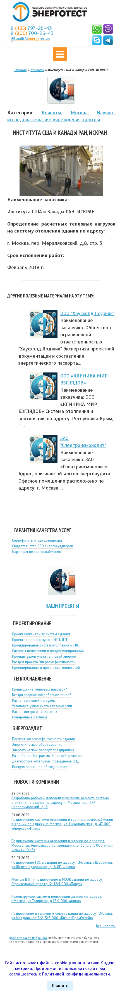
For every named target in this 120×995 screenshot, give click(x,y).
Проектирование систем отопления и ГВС (45, 645)
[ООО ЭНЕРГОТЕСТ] (48, 12)
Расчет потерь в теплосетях (34, 712)
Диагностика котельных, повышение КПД (46, 761)
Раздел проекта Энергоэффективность (43, 662)
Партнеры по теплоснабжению (37, 551)
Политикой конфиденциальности (76, 974)
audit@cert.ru (33, 39)
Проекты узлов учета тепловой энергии (44, 656)
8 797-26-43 (31, 28)
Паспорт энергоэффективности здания (43, 739)
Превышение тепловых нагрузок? (39, 689)
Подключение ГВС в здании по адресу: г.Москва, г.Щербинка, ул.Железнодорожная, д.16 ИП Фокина (62, 864)
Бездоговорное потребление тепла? (41, 695)
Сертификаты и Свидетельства (37, 540)
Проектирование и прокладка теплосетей (46, 667)
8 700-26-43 (32, 33)
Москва (79, 113)
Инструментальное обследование (39, 767)
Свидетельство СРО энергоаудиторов (42, 546)
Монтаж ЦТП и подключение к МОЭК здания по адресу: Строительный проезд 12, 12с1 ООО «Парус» (57, 881)
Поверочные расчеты (29, 717)
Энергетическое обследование (37, 744)
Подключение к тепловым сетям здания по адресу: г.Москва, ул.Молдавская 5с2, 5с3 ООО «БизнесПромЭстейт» (62, 915)
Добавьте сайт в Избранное (28, 938)
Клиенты (51, 113)
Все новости (106, 926)
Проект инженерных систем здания (41, 634)
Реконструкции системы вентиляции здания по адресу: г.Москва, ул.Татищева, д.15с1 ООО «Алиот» (56, 898)
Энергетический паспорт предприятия (43, 750)
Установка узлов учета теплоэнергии (42, 706)
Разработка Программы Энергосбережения (47, 756)
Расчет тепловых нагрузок (33, 700)
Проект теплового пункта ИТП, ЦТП (40, 640)
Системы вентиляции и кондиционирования (48, 651)
